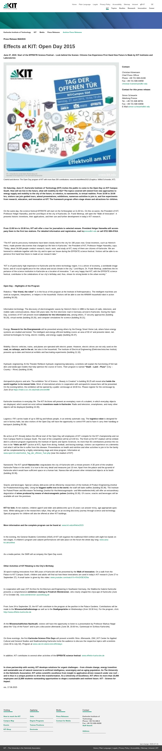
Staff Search (87, 725)
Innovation (142, 8)
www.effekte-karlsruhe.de (93, 655)
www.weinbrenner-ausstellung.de (34, 595)
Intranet (135, 4)
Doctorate (34, 729)
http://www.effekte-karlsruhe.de (17, 612)
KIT (107, 8)
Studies (122, 8)
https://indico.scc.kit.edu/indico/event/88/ (31, 390)
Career (151, 8)
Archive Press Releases (72, 32)
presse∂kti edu (90, 231)
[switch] (157, 4)
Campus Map (9, 721)
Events (6, 725)
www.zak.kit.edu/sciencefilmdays (47, 644)
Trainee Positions (37, 725)
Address (86, 731)
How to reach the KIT (12, 716)
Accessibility (117, 4)
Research (131, 8)
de (152, 4)
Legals (95, 4)
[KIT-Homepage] (10, 6)
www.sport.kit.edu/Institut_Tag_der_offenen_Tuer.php (27, 453)
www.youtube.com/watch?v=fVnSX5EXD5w (69, 577)
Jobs (32, 716)
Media (42, 32)
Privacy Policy (105, 4)
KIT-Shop (7, 729)
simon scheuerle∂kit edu (139, 107)
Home (74, 4)
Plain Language (85, 4)
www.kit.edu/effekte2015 (72, 525)
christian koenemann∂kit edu (134, 84)
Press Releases (53, 32)
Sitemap (127, 4)
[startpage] (157, 8)
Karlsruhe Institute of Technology (17, 32)
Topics (114, 8)
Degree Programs (37, 721)
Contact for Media (63, 721)
